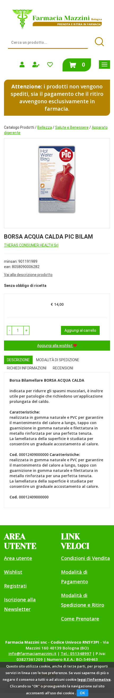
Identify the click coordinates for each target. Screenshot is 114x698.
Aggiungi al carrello (80, 330)
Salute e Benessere (72, 127)
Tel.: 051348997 (76, 653)
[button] (9, 330)
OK (82, 692)
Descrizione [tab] (18, 360)
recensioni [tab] (63, 368)
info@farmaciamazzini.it (32, 653)
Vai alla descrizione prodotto (28, 275)
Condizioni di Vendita (85, 558)
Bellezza (44, 127)
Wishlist (13, 572)
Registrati (15, 586)
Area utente (18, 558)
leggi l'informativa (94, 679)
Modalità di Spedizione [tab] (57, 360)
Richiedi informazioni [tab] (26, 368)
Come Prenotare (80, 618)
